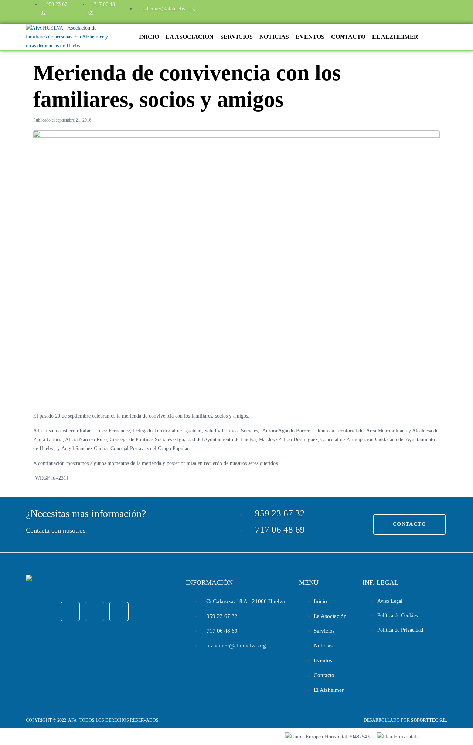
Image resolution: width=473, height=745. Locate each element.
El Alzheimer (395, 37)
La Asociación (190, 37)
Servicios (236, 37)
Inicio (149, 37)
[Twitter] (392, 10)
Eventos (310, 37)
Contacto (348, 37)
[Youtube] (412, 10)
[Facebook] (372, 10)
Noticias (274, 37)
